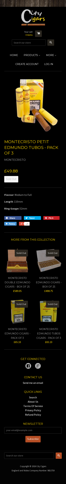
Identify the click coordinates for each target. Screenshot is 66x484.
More (50, 55)
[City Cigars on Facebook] (28, 366)
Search (33, 397)
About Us (33, 401)
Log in (48, 64)
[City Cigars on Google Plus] (38, 366)
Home (14, 55)
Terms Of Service (33, 406)
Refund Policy (33, 414)
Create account (26, 64)
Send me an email (33, 382)
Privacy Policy (33, 410)
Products (31, 55)
